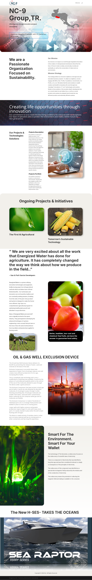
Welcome (77, 3)
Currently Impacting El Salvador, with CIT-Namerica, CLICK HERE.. (28, 35)
